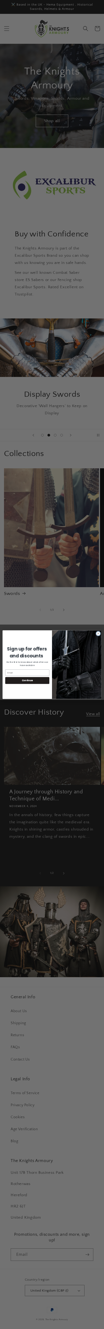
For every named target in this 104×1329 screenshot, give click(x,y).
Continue (27, 680)
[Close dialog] (98, 633)
